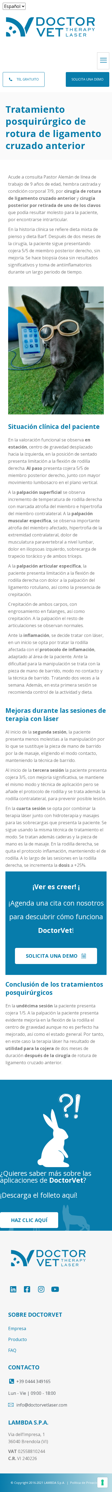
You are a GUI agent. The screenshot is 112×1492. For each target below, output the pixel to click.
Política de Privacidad (85, 1483)
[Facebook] (30, 1289)
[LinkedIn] (16, 1289)
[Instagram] (44, 1289)
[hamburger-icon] (103, 60)
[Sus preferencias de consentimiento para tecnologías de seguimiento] (102, 1482)
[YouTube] (58, 1289)
